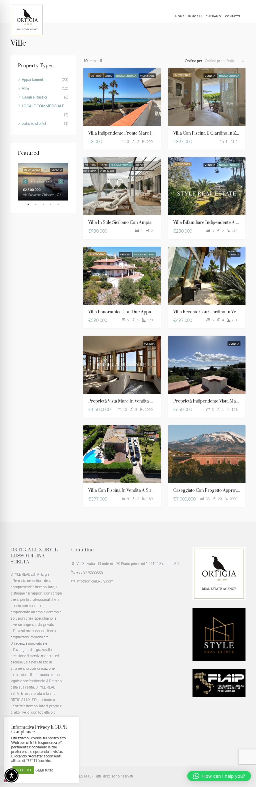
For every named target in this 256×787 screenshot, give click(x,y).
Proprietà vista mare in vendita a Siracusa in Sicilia (138, 401)
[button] (219, 776)
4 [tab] (53, 204)
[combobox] (224, 60)
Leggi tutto (44, 770)
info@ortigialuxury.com (95, 581)
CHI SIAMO (213, 16)
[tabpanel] (43, 182)
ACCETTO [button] (23, 770)
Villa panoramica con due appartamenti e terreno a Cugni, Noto (152, 312)
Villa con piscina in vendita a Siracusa (125, 490)
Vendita (210, 75)
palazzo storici (34, 123)
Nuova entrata (126, 75)
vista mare (147, 75)
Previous (25, 181)
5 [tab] (60, 204)
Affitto (96, 75)
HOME (179, 16)
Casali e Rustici (34, 97)
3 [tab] (45, 204)
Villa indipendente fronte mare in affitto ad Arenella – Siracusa (150, 133)
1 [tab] (30, 204)
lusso (109, 75)
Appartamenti (33, 79)
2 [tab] (38, 204)
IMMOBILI (195, 16)
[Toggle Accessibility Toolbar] (11, 775)
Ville (25, 88)
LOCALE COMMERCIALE (43, 106)
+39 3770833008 (89, 572)
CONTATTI (232, 16)
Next (60, 181)
